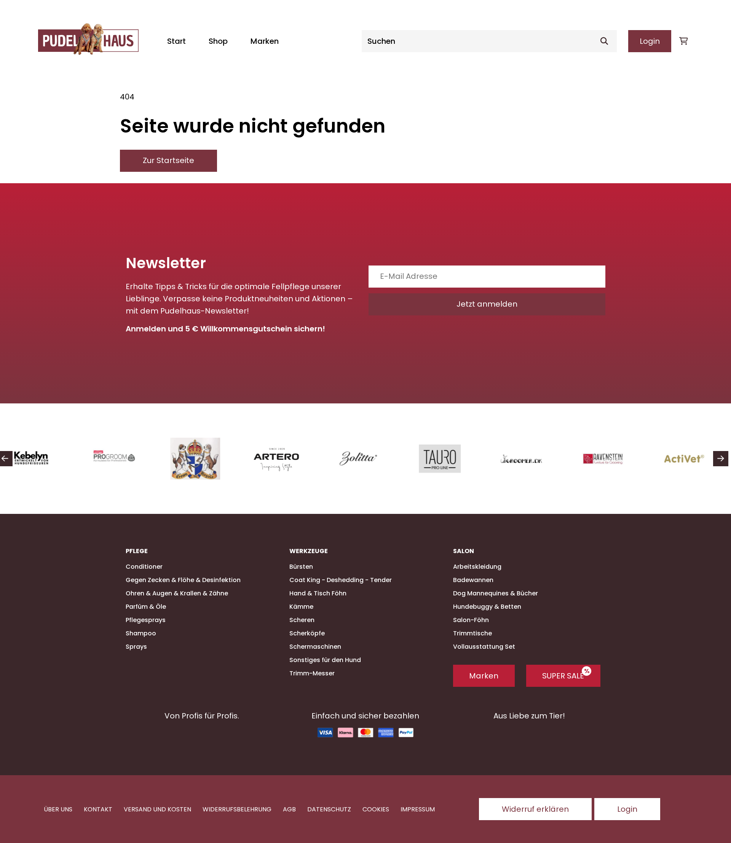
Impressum (418, 809)
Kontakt (98, 809)
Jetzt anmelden (486, 304)
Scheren (301, 620)
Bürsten (301, 566)
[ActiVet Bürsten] (690, 459)
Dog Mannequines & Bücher (495, 593)
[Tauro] (445, 459)
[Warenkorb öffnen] (683, 41)
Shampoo (141, 633)
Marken (265, 41)
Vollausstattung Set (484, 646)
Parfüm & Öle (146, 606)
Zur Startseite (168, 160)
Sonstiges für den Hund (325, 660)
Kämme (301, 606)
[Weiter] (720, 458)
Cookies (375, 809)
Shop (218, 41)
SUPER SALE (563, 675)
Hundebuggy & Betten (487, 606)
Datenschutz (329, 809)
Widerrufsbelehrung (237, 809)
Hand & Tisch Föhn (317, 593)
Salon (463, 551)
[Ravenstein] (608, 459)
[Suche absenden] (607, 41)
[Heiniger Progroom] (119, 459)
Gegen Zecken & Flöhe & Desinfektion (183, 580)
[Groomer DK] (527, 459)
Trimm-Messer (312, 673)
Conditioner (144, 566)
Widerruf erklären (535, 809)
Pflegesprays (146, 620)
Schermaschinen (315, 646)
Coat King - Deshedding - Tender (340, 580)
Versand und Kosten (157, 809)
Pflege (137, 551)
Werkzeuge (308, 551)
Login (650, 41)
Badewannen (473, 580)
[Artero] (282, 459)
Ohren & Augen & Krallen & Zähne (177, 593)
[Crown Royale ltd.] (201, 459)
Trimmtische (472, 633)
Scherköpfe (307, 633)
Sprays (136, 646)
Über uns (58, 809)
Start (176, 41)
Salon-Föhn (471, 620)
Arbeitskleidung (477, 566)
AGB (289, 809)
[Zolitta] (364, 459)
